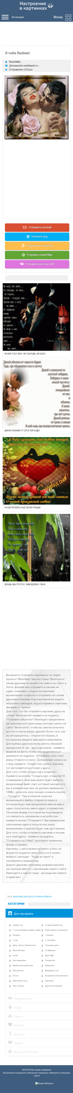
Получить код (39, 236)
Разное (18, 1016)
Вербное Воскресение (23, 966)
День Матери (19, 951)
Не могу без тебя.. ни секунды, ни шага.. (25, 354)
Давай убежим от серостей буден (22, 431)
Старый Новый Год (53, 925)
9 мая (15, 956)
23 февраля (50, 951)
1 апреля (49, 935)
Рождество (50, 961)
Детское (19, 1034)
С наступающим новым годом (27, 930)
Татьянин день (52, 945)
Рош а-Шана (18, 986)
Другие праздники (53, 986)
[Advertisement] (36, 32)
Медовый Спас (52, 971)
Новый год (18, 925)
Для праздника (23, 913)
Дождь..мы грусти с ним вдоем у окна (24, 584)
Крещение (49, 966)
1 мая (15, 940)
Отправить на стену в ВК (39, 264)
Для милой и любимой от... (24, 65)
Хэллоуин (49, 981)
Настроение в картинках (14, 1073)
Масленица (18, 971)
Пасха (16, 976)
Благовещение (19, 961)
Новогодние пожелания (56, 930)
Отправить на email (39, 227)
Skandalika (15, 62)
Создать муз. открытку (39, 245)
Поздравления (23, 998)
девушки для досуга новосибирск (32, 896)
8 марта (16, 935)
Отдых (18, 1007)
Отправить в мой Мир (39, 255)
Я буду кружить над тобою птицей (22, 508)
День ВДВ (49, 956)
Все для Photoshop (26, 1052)
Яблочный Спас (20, 981)
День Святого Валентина (24, 945)
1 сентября (50, 940)
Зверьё (18, 1043)
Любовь (19, 1025)
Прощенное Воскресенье (56, 976)
